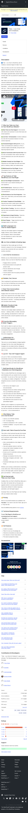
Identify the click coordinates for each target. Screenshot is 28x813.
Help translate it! (14, 10)
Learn (2, 771)
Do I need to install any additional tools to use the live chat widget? (9, 603)
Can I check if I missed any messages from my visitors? (8, 633)
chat (15, 710)
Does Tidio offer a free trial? (8, 594)
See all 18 (25, 707)
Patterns (17, 766)
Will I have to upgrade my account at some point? (7, 598)
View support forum (6, 751)
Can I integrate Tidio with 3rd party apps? (11, 643)
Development (6, 51)
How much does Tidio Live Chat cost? (10, 580)
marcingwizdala (7, 672)
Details (4, 41)
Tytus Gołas (13, 32)
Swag (17, 778)
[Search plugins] (15, 15)
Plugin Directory (4, 5)
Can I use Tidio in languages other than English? (8, 647)
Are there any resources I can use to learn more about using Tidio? (9, 618)
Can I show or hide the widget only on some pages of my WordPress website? (10, 608)
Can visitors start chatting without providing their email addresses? (9, 628)
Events (16, 773)
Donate (17, 775)
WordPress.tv (5, 778)
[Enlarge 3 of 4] (11, 552)
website (22, 507)
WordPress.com (5, 782)
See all (25, 739)
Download (4, 36)
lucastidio (6, 667)
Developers (4, 775)
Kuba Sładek (7, 681)
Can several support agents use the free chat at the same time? (8, 623)
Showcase (17, 760)
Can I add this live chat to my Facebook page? (7, 638)
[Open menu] (26, 2)
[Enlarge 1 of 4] (11, 544)
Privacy (3, 766)
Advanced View (5, 716)
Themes (16, 762)
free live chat (23, 710)
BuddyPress (4, 789)
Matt (3, 784)
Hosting (3, 764)
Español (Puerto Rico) (9, 795)
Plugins (16, 764)
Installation (5, 48)
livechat (24, 712)
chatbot (18, 710)
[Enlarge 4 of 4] (25, 560)
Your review (4, 739)
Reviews (5, 45)
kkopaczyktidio (7, 676)
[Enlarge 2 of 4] (25, 544)
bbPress (4, 787)
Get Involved (18, 771)
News (2, 762)
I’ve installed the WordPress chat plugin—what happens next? (9, 584)
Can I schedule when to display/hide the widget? (7, 613)
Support (4, 55)
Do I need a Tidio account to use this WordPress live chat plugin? (9, 589)
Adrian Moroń (7, 685)
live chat (20, 712)
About (2, 760)
